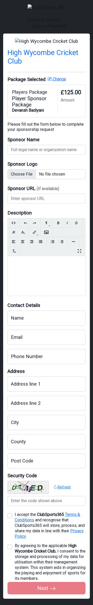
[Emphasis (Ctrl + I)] (67, 222)
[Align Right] (31, 241)
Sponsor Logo (22, 164)
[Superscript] (13, 232)
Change (59, 79)
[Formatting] (46, 222)
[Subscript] (22, 232)
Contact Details (23, 305)
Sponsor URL (33, 188)
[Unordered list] (52, 241)
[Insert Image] (46, 232)
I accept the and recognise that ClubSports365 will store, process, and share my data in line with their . (50, 525)
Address (16, 371)
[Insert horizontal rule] (73, 241)
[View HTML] (13, 222)
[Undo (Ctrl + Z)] (25, 222)
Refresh (64, 487)
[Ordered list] (61, 241)
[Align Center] (22, 241)
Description (19, 213)
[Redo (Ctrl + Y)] (34, 222)
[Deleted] (76, 222)
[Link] (34, 232)
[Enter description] (46, 264)
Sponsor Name (23, 139)
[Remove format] (13, 251)
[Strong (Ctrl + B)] (58, 222)
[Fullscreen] (79, 251)
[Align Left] (13, 241)
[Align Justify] (40, 241)
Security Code (22, 475)
